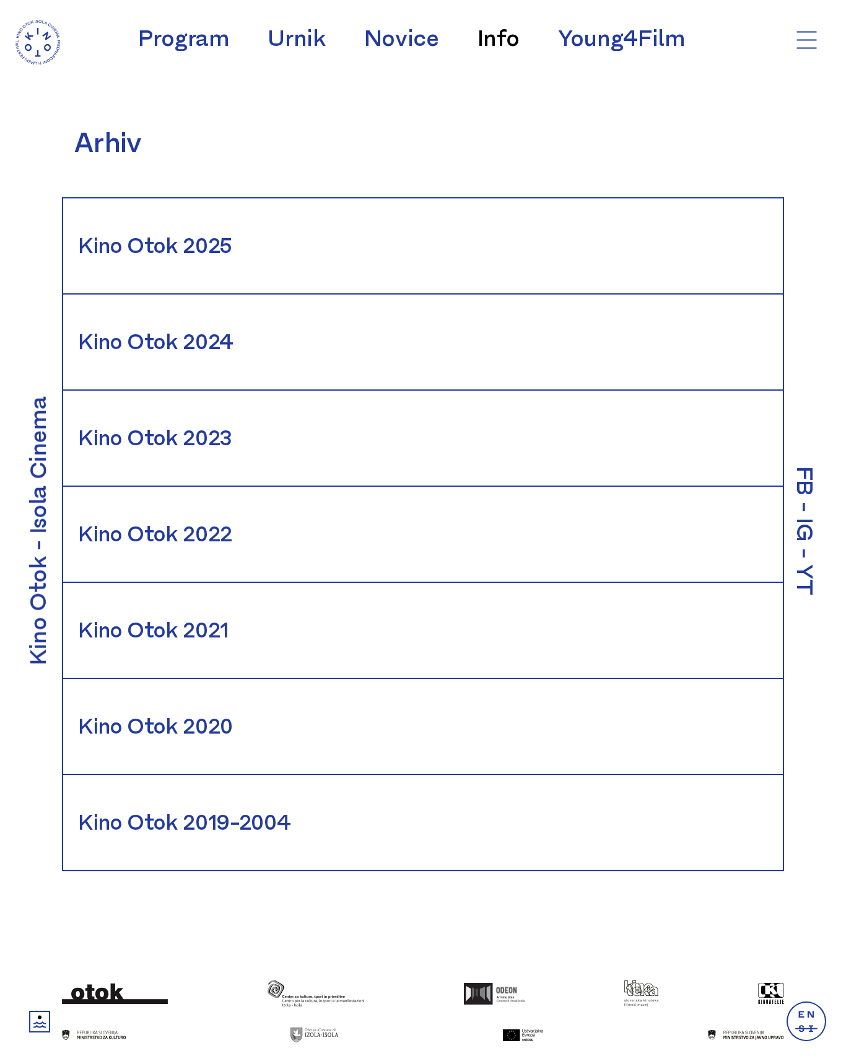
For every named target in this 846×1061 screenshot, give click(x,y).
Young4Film (621, 38)
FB (804, 480)
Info (499, 38)
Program (183, 38)
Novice (401, 38)
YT (804, 579)
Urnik (296, 38)
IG (804, 530)
